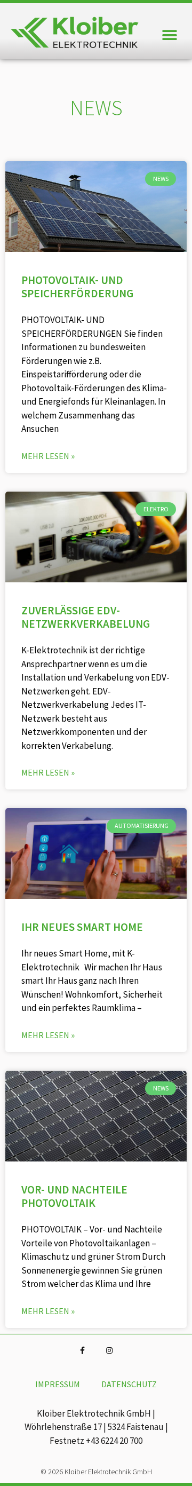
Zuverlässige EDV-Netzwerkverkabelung (85, 617)
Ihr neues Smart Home (82, 927)
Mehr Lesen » (48, 455)
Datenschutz (129, 1384)
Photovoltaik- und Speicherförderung (77, 287)
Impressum (57, 1384)
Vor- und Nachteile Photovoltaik (74, 1196)
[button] (169, 35)
